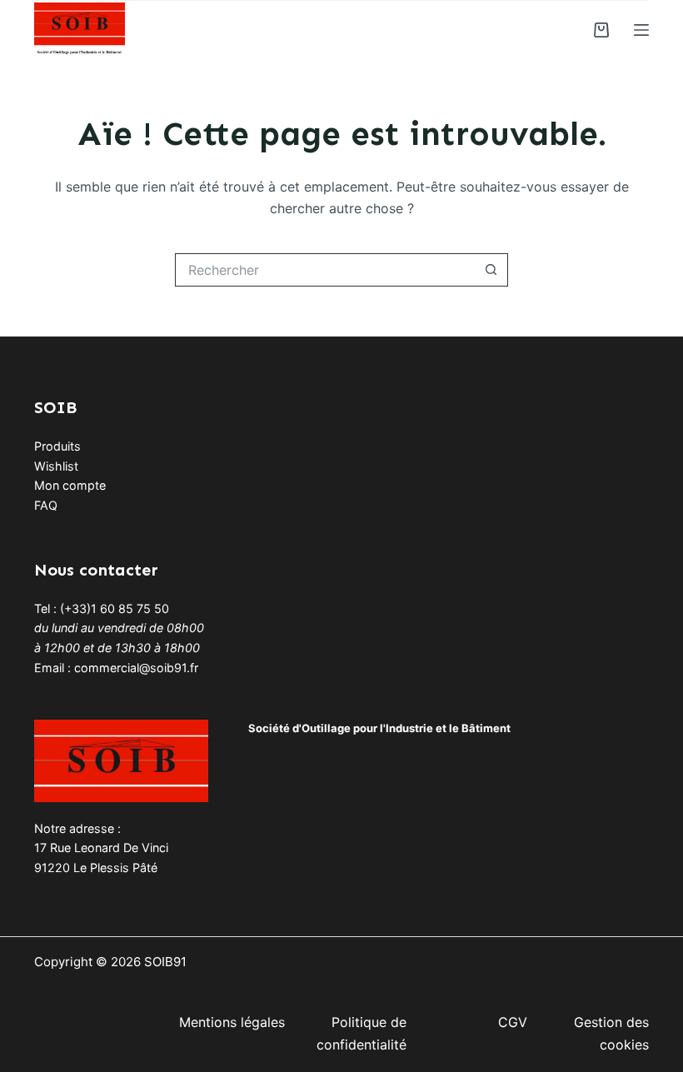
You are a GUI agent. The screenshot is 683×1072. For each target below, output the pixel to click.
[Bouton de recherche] (491, 270)
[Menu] (641, 29)
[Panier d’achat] (601, 29)
